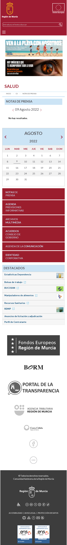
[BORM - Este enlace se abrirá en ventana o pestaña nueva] (33, 366)
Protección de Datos (48, 513)
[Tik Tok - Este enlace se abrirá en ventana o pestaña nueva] (48, 504)
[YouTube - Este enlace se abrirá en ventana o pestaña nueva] (31, 504)
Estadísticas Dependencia (17, 274)
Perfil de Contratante (15, 322)
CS (17, 94)
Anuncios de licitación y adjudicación (23, 316)
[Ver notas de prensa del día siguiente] (41, 109)
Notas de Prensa (29, 94)
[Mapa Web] (29, 517)
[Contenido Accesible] (21, 504)
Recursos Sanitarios (15, 303)
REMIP (7, 308)
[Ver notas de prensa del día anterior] (13, 109)
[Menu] (4, 32)
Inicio (8, 94)
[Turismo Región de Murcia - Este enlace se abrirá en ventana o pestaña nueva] (33, 427)
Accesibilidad (15, 513)
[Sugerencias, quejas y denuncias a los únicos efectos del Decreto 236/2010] (38, 517)
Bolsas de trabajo (13, 282)
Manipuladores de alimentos (19, 295)
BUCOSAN (10, 288)
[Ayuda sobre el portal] (33, 517)
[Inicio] (10, 10)
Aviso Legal (30, 513)
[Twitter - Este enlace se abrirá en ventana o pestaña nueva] (35, 504)
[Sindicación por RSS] (42, 517)
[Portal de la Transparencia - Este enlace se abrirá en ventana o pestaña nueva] (33, 387)
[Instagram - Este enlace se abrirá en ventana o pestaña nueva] (39, 504)
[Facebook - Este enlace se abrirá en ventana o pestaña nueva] (33, 443)
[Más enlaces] (33, 459)
